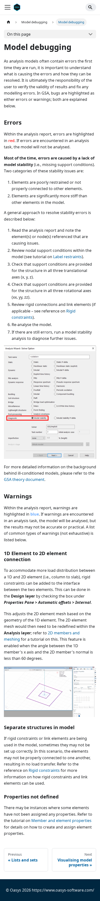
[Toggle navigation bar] (7, 7)
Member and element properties (61, 820)
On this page (19, 34)
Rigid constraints (44, 770)
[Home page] (8, 22)
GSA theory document (24, 479)
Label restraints (67, 256)
